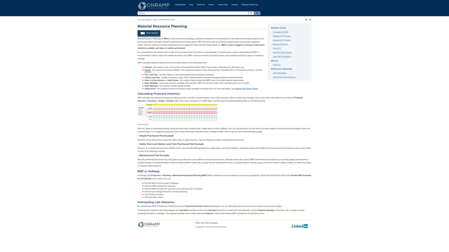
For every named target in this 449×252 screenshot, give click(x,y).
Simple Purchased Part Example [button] (156, 136)
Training (234, 5)
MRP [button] (166, 39)
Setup (191, 5)
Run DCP (277, 48)
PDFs (198, 223)
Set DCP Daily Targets (282, 53)
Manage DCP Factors (282, 36)
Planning (155, 19)
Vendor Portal (223, 5)
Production (201, 5)
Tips (202, 223)
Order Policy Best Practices (284, 77)
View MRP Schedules (282, 57)
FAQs (207, 223)
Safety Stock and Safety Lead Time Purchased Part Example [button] (171, 144)
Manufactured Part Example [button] (154, 155)
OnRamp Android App (249, 5)
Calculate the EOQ (280, 32)
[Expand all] (310, 19)
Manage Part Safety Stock (246, 89)
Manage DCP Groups (282, 40)
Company (214, 223)
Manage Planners (280, 44)
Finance (211, 5)
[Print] (306, 19)
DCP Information (280, 73)
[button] (251, 13)
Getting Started (180, 5)
